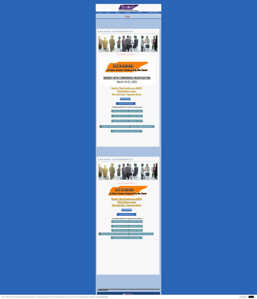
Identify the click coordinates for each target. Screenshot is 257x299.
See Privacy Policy (104, 297)
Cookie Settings (243, 297)
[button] (108, 13)
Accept (251, 297)
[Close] (255, 297)
